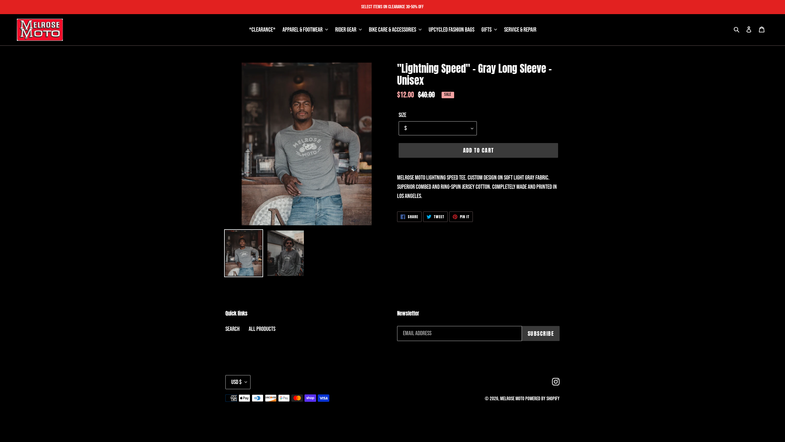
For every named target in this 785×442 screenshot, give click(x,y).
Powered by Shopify (542, 399)
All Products (262, 329)
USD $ (236, 382)
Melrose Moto (512, 399)
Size (402, 115)
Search (232, 329)
